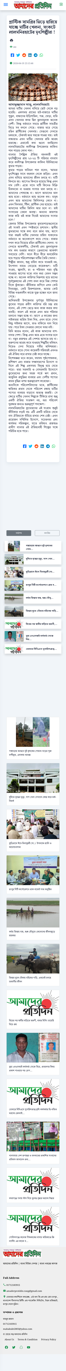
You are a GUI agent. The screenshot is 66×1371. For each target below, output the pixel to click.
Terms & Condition (27, 1339)
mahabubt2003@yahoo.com (17, 1329)
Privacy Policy (48, 1339)
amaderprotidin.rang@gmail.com (24, 1291)
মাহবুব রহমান (8, 1319)
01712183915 (13, 1285)
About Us (9, 1339)
